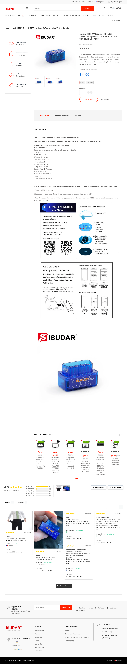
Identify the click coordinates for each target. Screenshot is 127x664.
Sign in (120, 2)
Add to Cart (89, 99)
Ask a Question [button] (99, 487)
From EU (82, 82)
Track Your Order (80, 2)
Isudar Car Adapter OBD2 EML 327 (16, 540)
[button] (84, 48)
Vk (92, 608)
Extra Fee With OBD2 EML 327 (44, 559)
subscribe (66, 607)
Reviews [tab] (78, 115)
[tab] (62, 115)
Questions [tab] (21, 502)
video (115, 186)
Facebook (82, 608)
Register (113, 2)
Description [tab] (44, 115)
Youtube (82, 610)
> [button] (64, 586)
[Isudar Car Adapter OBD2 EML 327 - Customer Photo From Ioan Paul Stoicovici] (59, 488)
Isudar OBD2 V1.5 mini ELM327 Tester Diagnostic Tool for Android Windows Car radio (78, 523)
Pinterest (101, 608)
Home (7, 28)
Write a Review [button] (116, 487)
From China (89, 82)
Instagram (113, 608)
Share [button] (10, 550)
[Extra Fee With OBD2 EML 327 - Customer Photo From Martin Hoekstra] (66, 488)
